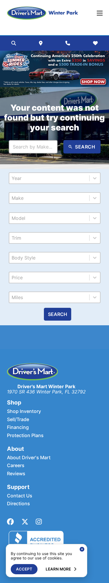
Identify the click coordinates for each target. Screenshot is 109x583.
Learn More (58, 569)
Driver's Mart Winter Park (46, 386)
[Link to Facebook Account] (10, 521)
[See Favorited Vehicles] (95, 43)
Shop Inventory (24, 411)
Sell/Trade (18, 419)
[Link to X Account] (25, 521)
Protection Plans (25, 435)
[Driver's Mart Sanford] (42, 13)
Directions (18, 503)
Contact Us (19, 496)
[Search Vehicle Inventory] (13, 43)
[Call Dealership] (67, 43)
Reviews (16, 473)
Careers (15, 465)
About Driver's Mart (29, 457)
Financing (18, 427)
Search (57, 314)
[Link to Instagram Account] (39, 521)
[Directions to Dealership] (40, 43)
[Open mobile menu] (100, 13)
